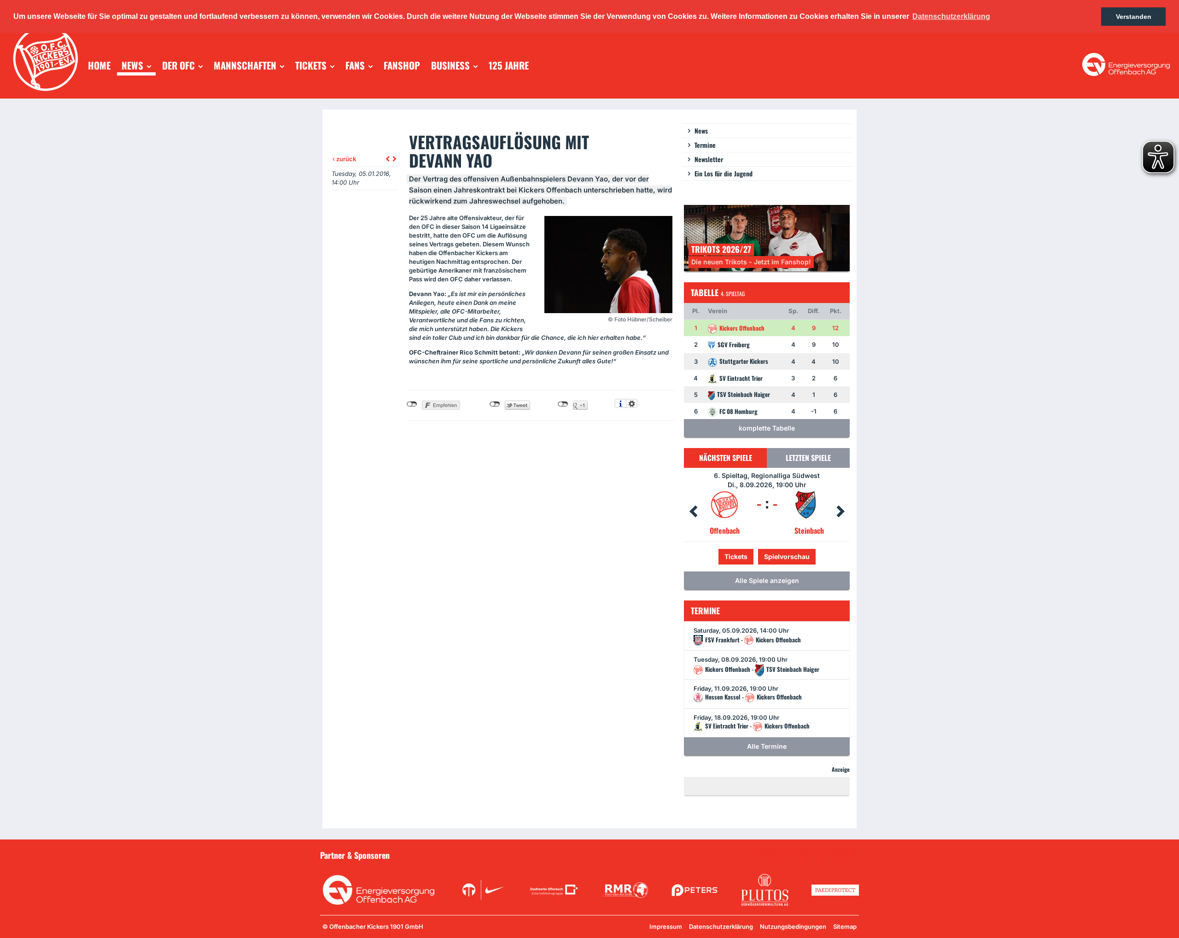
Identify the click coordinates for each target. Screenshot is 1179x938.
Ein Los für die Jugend (724, 173)
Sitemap (845, 926)
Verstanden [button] (1133, 16)
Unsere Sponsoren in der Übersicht (806, 854)
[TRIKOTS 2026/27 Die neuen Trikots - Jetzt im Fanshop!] (767, 237)
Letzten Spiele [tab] (808, 457)
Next (840, 511)
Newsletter (709, 159)
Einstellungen (631, 403)
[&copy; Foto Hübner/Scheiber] (608, 264)
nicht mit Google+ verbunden (563, 404)
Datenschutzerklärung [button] (951, 16)
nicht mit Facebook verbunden (412, 404)
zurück (345, 159)
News (701, 130)
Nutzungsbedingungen (793, 926)
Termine (705, 145)
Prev (693, 511)
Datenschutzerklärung (721, 926)
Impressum (665, 926)
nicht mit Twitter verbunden (495, 404)
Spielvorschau (767, 556)
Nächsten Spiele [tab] (725, 457)
